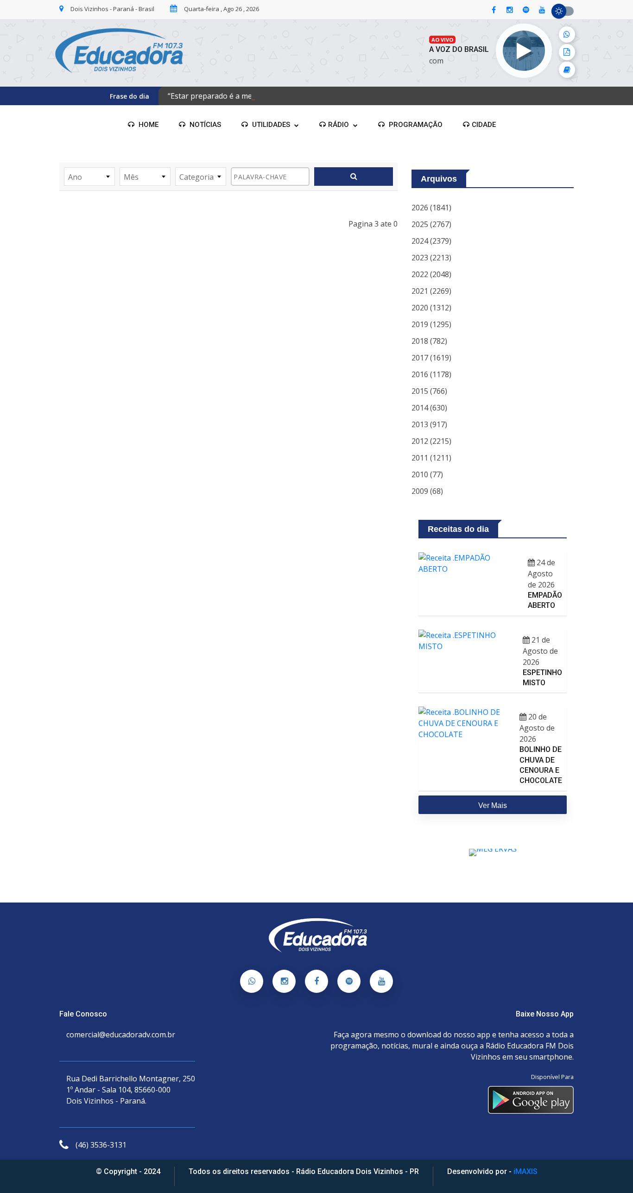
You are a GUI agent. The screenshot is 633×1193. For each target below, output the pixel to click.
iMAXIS (525, 1171)
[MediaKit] (567, 52)
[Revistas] (567, 70)
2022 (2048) (431, 274)
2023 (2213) (431, 257)
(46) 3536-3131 (101, 1145)
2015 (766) (429, 391)
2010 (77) (427, 474)
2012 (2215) (431, 441)
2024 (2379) (431, 241)
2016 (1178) (431, 374)
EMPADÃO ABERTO (545, 600)
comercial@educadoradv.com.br (120, 1034)
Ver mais (492, 805)
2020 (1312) (431, 308)
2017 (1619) (431, 358)
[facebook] (493, 10)
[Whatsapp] (251, 981)
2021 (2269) (431, 291)
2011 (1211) (431, 458)
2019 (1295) (431, 324)
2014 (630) (429, 408)
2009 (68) (427, 491)
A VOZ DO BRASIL (459, 49)
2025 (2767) (431, 224)
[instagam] (510, 10)
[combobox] (89, 176)
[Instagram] (284, 981)
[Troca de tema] (562, 11)
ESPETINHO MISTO (542, 677)
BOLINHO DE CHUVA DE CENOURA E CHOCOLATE (540, 765)
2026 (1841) (431, 207)
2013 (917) (429, 424)
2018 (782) (429, 341)
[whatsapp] (567, 34)
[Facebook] (316, 981)
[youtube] (542, 10)
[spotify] (526, 10)
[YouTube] (381, 981)
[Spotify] (349, 981)
